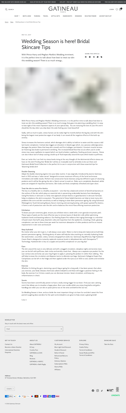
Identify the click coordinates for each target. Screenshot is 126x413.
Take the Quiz (108, 344)
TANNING (37, 16)
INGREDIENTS (67, 16)
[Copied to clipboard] (102, 57)
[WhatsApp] (98, 57)
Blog (31, 356)
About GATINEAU (35, 344)
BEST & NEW (27, 16)
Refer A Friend (59, 353)
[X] (90, 57)
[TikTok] (103, 391)
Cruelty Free (34, 350)
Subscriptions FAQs (61, 364)
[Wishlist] (117, 9)
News (11, 22)
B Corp (32, 347)
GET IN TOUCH (10, 340)
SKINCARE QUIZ (110, 340)
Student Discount (60, 350)
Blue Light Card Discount (63, 347)
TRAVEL (45, 16)
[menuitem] (17, 16)
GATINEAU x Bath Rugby (38, 364)
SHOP (16, 16)
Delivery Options (60, 361)
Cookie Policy (83, 347)
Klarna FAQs (59, 367)
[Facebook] (86, 57)
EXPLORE (82, 340)
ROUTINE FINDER (90, 16)
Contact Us (8, 344)
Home (6, 22)
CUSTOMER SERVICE (62, 340)
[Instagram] (98, 390)
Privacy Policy (84, 344)
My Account (58, 344)
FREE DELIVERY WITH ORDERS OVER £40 (20, 2)
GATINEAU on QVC (36, 353)
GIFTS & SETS (55, 16)
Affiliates (57, 369)
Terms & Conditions (85, 350)
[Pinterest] (94, 57)
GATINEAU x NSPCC (36, 361)
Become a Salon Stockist (13, 347)
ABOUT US (34, 340)
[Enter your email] (61, 329)
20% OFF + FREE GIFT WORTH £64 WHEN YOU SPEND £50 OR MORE (86, 2)
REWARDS (78, 16)
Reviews (32, 359)
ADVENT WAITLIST (105, 16)
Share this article (92, 53)
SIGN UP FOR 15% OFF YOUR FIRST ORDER (49, 2)
